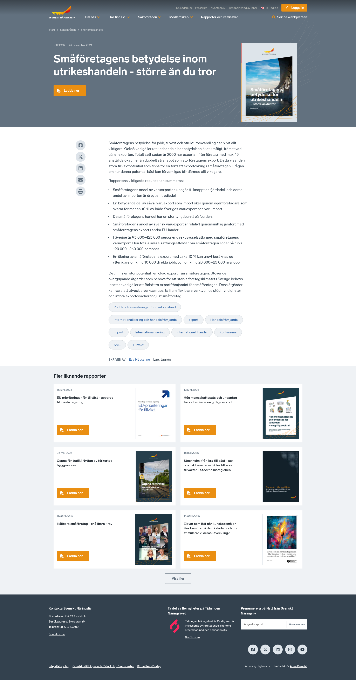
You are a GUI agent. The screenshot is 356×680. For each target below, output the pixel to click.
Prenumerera (297, 624)
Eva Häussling (139, 359)
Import (118, 332)
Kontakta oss (57, 634)
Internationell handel (192, 332)
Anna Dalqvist (298, 666)
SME (117, 345)
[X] (80, 157)
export (193, 320)
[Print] (80, 191)
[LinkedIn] (80, 168)
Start (52, 30)
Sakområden (68, 30)
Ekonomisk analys (92, 30)
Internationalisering (150, 332)
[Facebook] (80, 145)
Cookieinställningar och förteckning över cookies (103, 666)
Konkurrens (228, 332)
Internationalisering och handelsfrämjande (145, 320)
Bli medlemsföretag (149, 666)
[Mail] (80, 180)
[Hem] (62, 12)
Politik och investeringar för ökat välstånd (145, 307)
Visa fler (178, 578)
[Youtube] (302, 649)
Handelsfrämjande (224, 320)
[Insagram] (290, 649)
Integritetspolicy (59, 666)
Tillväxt (138, 345)
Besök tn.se (192, 637)
